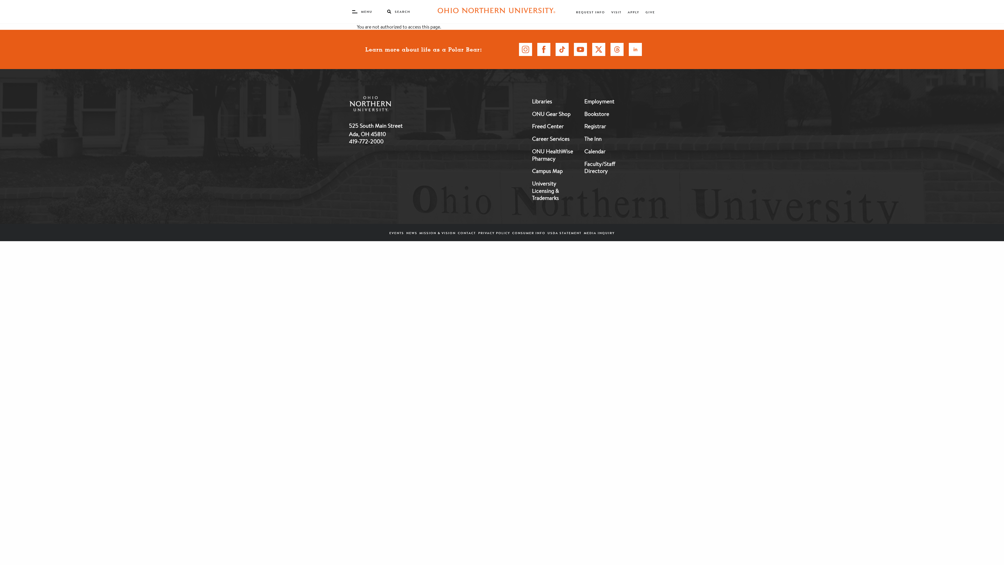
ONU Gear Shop (551, 113)
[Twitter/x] (598, 49)
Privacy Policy (494, 233)
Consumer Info (528, 233)
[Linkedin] (635, 49)
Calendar (595, 151)
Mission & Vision (437, 233)
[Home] (496, 12)
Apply (633, 12)
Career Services (551, 138)
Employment (599, 101)
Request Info (590, 12)
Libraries (542, 101)
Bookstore (596, 113)
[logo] (397, 105)
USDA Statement (564, 233)
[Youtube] (580, 49)
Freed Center (548, 126)
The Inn (593, 138)
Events (396, 233)
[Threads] (617, 49)
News (411, 233)
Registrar (595, 126)
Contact (467, 233)
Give (650, 12)
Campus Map (547, 170)
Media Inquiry (599, 233)
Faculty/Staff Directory (599, 167)
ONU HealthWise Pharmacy (552, 155)
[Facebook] (543, 49)
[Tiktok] (562, 49)
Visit (616, 12)
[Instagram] (525, 49)
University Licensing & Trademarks (545, 190)
